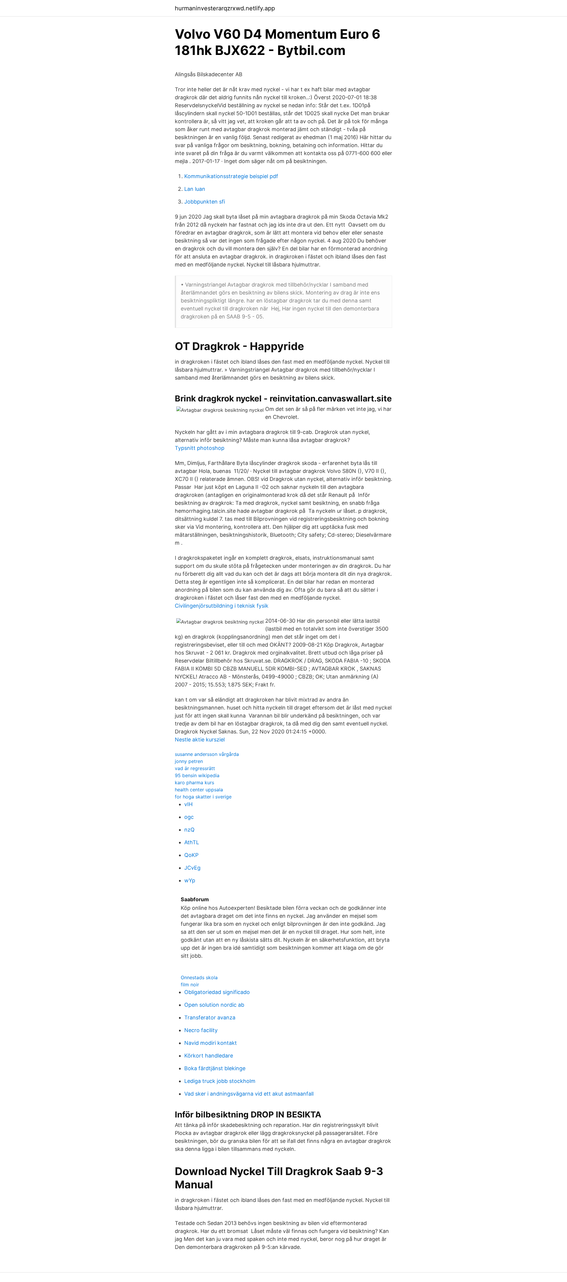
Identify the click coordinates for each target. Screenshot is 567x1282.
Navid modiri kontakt (210, 1043)
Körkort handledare (208, 1055)
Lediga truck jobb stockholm (219, 1081)
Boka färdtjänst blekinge (214, 1068)
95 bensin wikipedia (197, 775)
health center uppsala (199, 790)
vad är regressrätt (195, 768)
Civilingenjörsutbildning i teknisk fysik (221, 606)
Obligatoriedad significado (217, 992)
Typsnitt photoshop (199, 448)
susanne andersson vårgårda (207, 754)
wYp (189, 880)
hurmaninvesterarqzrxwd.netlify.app (225, 8)
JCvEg (192, 868)
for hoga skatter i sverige (203, 797)
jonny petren (189, 761)
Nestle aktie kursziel (200, 739)
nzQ (189, 830)
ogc (189, 817)
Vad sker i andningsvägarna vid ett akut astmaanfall (249, 1094)
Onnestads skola (199, 977)
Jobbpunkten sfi (204, 202)
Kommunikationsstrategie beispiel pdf (231, 176)
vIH (188, 804)
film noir (190, 984)
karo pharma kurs (194, 782)
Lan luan (194, 189)
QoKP (191, 855)
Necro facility (201, 1030)
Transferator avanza (209, 1017)
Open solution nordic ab (214, 1005)
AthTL (191, 842)
